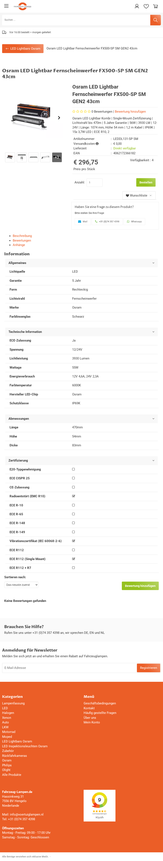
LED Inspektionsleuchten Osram (25, 746)
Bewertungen (22, 240)
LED (5, 708)
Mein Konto (92, 722)
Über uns (90, 718)
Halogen (8, 713)
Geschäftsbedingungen (100, 703)
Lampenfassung (13, 703)
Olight (6, 770)
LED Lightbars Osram (17, 741)
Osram (6, 760)
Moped (7, 737)
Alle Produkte (11, 775)
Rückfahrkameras (14, 756)
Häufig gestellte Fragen (100, 713)
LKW (5, 727)
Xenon (6, 718)
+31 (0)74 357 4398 (45, 633)
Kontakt (89, 708)
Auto (5, 722)
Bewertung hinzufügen (130, 111)
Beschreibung (22, 236)
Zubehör (8, 751)
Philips (7, 765)
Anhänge (19, 245)
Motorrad (8, 732)
